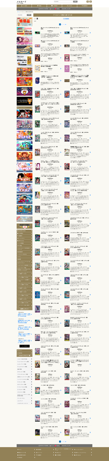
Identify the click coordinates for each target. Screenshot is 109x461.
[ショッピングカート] (88, 2)
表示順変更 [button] (67, 18)
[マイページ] (90, 2)
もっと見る (24, 346)
